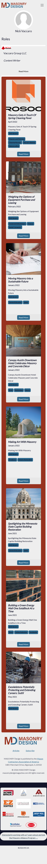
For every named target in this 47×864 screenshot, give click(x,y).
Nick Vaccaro (13, 133)
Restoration (19, 390)
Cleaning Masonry (15, 142)
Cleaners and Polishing (16, 139)
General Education (15, 302)
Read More (23, 71)
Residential (33, 632)
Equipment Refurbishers (17, 224)
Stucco (27, 390)
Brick (11, 390)
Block (11, 632)
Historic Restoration (25, 460)
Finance (30, 224)
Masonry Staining (29, 142)
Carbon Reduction (21, 632)
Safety (26, 302)
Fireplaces (12, 460)
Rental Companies (15, 227)
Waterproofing (14, 146)
